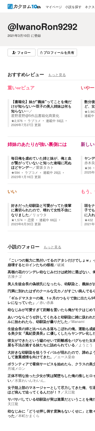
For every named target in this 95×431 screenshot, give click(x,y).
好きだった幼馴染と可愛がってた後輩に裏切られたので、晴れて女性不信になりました (41, 210)
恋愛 (31, 220)
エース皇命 (66, 356)
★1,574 (17, 220)
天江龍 (69, 391)
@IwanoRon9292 (42, 26)
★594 (15, 172)
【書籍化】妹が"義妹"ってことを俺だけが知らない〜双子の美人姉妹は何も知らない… (41, 106)
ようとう (86, 344)
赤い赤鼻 (47, 302)
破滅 (60, 264)
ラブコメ (34, 120)
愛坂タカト (45, 167)
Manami (77, 321)
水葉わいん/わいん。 (31, 380)
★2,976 (17, 121)
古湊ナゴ (15, 276)
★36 (87, 168)
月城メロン (16, 368)
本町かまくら (29, 415)
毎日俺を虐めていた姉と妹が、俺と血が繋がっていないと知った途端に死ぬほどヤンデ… (41, 163)
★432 (88, 220)
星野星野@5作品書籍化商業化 (35, 115)
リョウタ (39, 214)
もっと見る (57, 74)
